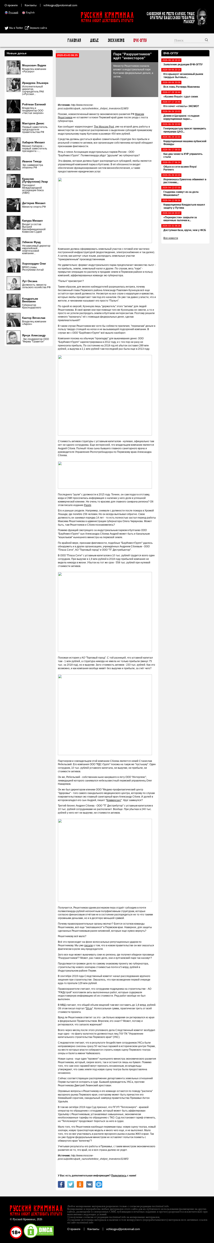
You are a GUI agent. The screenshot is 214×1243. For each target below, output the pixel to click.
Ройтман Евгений (34, 104)
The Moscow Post (104, 126)
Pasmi (87, 505)
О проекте (11, 5)
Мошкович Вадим (34, 65)
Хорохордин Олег (34, 263)
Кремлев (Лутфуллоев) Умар (35, 180)
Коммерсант (114, 800)
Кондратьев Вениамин (30, 300)
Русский (13, 12)
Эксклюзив (116, 40)
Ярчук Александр (34, 335)
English (30, 12)
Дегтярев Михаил (33, 203)
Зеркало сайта (38, 28)
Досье (94, 40)
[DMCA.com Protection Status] (38, 1237)
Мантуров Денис (33, 123)
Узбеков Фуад (31, 242)
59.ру (89, 1008)
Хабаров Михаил (33, 142)
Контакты (30, 5)
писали (88, 945)
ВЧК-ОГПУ (140, 40)
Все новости (170, 238)
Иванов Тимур (32, 161)
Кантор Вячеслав (33, 317)
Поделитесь (118, 1175)
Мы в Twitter (16, 28)
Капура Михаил (32, 220)
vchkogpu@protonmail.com (60, 5)
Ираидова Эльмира (35, 83)
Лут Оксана (29, 281)
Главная (74, 40)
